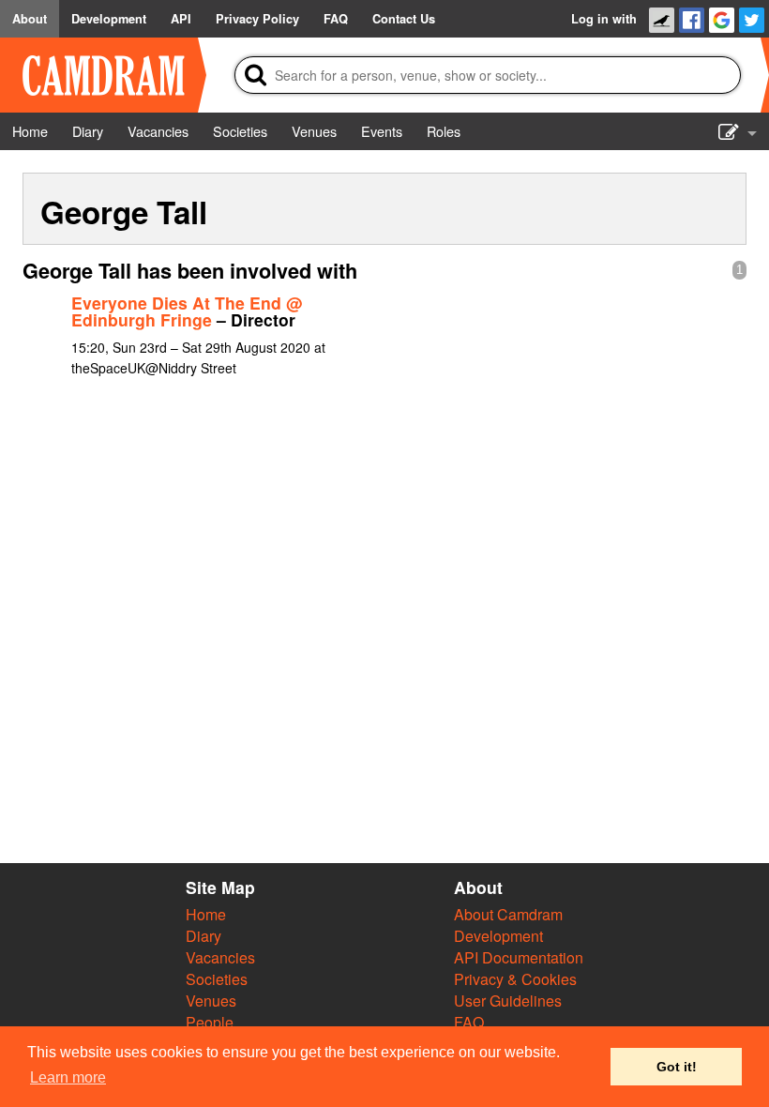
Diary (203, 936)
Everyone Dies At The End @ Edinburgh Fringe (186, 311)
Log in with (604, 18)
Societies (217, 979)
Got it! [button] (676, 1066)
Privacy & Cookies (515, 979)
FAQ (469, 1022)
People (210, 1022)
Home (206, 914)
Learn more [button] (68, 1077)
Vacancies (220, 957)
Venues (211, 1000)
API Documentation (518, 957)
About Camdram (508, 914)
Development (498, 936)
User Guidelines (508, 1000)
